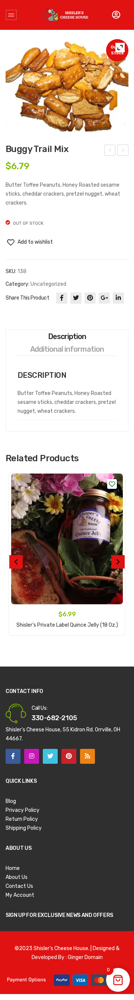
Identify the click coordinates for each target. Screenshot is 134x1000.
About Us (17, 877)
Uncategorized (48, 284)
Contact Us (19, 886)
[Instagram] (31, 756)
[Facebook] (61, 298)
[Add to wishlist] (112, 484)
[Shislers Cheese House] (66, 15)
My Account (20, 895)
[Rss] (87, 756)
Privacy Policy (22, 810)
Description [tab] (67, 336)
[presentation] (16, 562)
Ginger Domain (85, 957)
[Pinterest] (90, 298)
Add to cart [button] (67, 621)
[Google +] (104, 298)
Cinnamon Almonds (123, 151)
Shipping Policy (24, 828)
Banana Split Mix (110, 151)
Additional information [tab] (67, 349)
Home (13, 868)
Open (11, 15)
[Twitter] (76, 298)
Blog (11, 801)
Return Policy (22, 819)
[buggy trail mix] (67, 85)
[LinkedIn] (118, 298)
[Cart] (116, 14)
